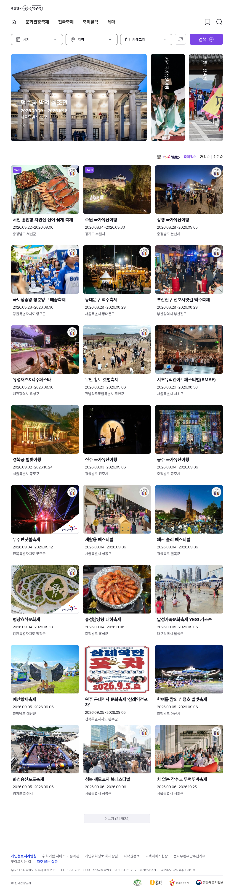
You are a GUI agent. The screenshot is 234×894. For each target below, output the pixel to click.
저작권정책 (132, 856)
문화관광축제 (37, 22)
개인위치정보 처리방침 (101, 856)
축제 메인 (13, 22)
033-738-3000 (78, 870)
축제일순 (190, 157)
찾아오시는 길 (21, 862)
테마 (111, 22)
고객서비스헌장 (156, 856)
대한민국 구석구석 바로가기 (27, 8)
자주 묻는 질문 (47, 862)
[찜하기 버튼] (207, 22)
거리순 (205, 157)
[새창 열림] (137, 884)
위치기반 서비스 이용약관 (60, 856)
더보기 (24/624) (117, 819)
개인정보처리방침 (24, 856)
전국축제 (66, 22)
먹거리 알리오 (168, 157)
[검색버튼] (219, 22)
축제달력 (90, 22)
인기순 (218, 157)
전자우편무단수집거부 (189, 856)
